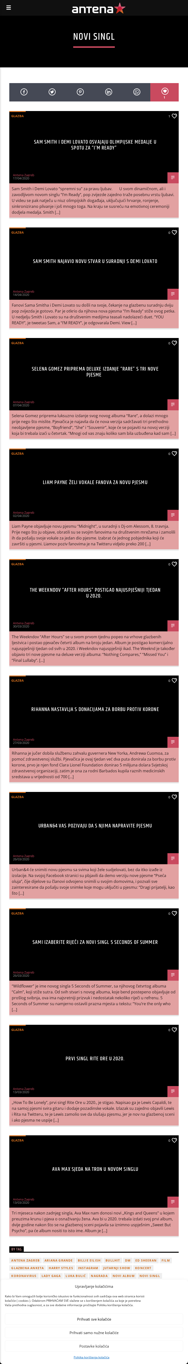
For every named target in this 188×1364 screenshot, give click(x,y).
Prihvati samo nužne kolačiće (94, 1332)
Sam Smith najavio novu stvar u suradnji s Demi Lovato (95, 261)
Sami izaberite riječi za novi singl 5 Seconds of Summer (95, 942)
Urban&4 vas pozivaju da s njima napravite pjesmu (95, 826)
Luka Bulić (76, 1276)
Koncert (143, 1268)
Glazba (17, 116)
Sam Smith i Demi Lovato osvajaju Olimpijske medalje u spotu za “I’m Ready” (95, 145)
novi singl (150, 1276)
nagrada (99, 1276)
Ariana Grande (59, 1260)
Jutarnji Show (116, 1268)
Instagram (88, 1268)
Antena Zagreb (23, 175)
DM (127, 1260)
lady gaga (51, 1276)
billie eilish (89, 1260)
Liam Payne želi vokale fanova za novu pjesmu (95, 482)
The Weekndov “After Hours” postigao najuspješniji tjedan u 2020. (95, 593)
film (166, 1260)
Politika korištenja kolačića (91, 1357)
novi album (124, 1276)
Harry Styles (61, 1268)
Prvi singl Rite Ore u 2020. (95, 1058)
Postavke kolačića (94, 1346)
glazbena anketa (27, 1268)
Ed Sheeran (146, 1260)
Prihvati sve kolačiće (94, 1319)
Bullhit (113, 1260)
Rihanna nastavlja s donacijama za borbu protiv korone (95, 709)
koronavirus (23, 1276)
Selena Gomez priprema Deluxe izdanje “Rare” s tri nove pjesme (95, 372)
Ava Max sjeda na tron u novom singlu (95, 1169)
